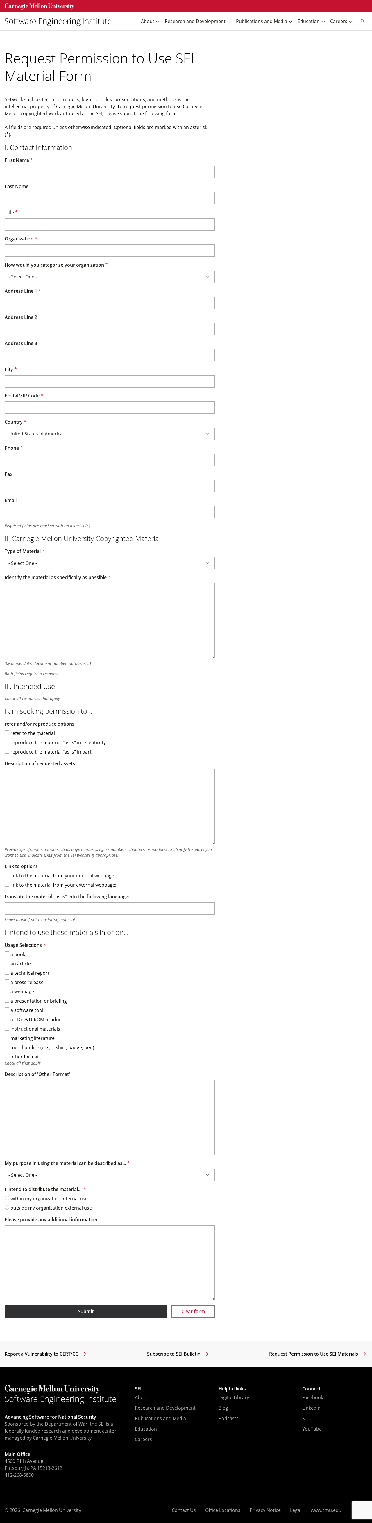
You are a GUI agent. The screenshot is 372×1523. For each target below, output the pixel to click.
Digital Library (234, 1397)
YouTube (312, 1429)
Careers (143, 1439)
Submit (86, 1311)
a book (17, 954)
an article (20, 963)
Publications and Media (160, 1418)
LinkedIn (311, 1408)
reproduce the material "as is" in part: (51, 752)
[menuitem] (60, 21)
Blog (223, 1408)
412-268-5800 (19, 1475)
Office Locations (222, 1510)
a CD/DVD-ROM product (36, 1019)
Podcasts (229, 1418)
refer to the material (32, 733)
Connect (311, 1388)
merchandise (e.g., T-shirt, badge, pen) (51, 1047)
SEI (138, 1388)
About (141, 1397)
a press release (26, 982)
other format (24, 1057)
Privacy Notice (265, 1510)
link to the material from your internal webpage (61, 875)
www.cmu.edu (326, 1510)
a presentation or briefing (38, 1001)
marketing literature (32, 1038)
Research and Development (165, 1408)
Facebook (312, 1397)
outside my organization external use (50, 1208)
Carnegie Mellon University (51, 1510)
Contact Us (184, 1510)
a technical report (29, 973)
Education (146, 1429)
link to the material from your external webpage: (62, 885)
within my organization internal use (48, 1198)
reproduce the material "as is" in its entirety (57, 742)
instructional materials (34, 1029)
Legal (295, 1510)
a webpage (21, 991)
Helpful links (232, 1388)
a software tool (26, 1010)
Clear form (193, 1311)
